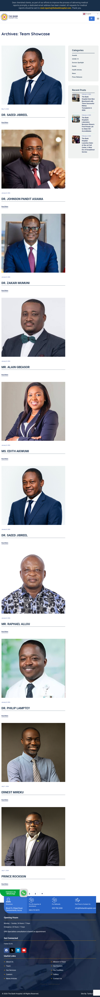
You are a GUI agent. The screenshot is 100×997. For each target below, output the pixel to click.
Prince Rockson (13, 876)
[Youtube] (23, 950)
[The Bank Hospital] (9, 17)
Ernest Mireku (12, 792)
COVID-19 (75, 59)
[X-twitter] (12, 950)
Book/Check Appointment (92, 18)
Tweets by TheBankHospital (50, 984)
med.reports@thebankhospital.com (55, 8)
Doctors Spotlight (78, 62)
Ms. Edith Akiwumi (15, 451)
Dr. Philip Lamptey (15, 708)
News (74, 73)
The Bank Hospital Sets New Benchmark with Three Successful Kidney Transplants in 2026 (88, 103)
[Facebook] (6, 950)
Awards (74, 55)
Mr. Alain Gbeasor (15, 367)
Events (74, 66)
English (88, 14)
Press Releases (77, 77)
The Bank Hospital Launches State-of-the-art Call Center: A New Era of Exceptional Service (88, 145)
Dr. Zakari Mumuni (15, 283)
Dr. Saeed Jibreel (14, 115)
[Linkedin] (18, 950)
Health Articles (77, 70)
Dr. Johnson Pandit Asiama (22, 199)
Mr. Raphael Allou (15, 624)
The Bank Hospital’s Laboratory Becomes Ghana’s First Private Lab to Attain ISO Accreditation (88, 124)
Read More (4, 122)
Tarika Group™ (92, 994)
